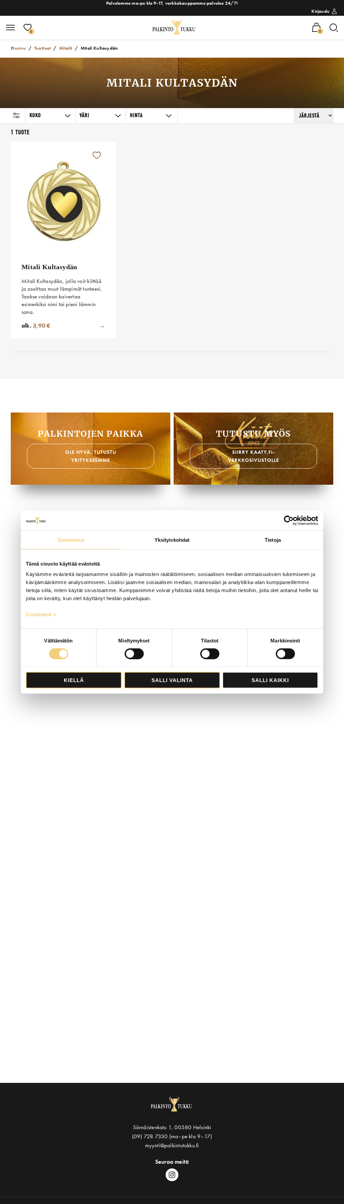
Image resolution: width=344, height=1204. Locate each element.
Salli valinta (172, 680)
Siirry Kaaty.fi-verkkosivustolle (253, 456)
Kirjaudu (320, 11)
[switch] (134, 653)
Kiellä (74, 680)
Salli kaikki (270, 680)
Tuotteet (42, 48)
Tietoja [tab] (273, 539)
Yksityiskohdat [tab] (172, 539)
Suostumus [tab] (71, 539)
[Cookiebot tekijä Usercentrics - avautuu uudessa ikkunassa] (288, 520)
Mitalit (66, 48)
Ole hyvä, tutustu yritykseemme (90, 456)
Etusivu (18, 48)
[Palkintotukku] (175, 27)
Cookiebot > (41, 614)
